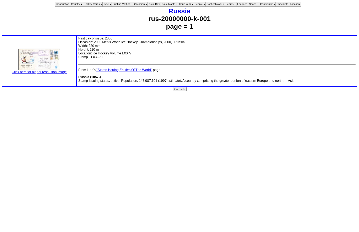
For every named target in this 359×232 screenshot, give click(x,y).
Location (295, 4)
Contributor (266, 4)
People (199, 4)
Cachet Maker (214, 4)
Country (75, 4)
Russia (179, 11)
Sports (252, 4)
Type (106, 4)
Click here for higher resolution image (39, 72)
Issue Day (154, 4)
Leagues (242, 4)
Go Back (179, 89)
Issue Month (168, 4)
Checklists (282, 4)
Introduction (62, 4)
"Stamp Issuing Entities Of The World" (124, 70)
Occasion (139, 4)
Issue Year (185, 4)
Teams (230, 4)
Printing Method (121, 4)
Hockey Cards (92, 4)
